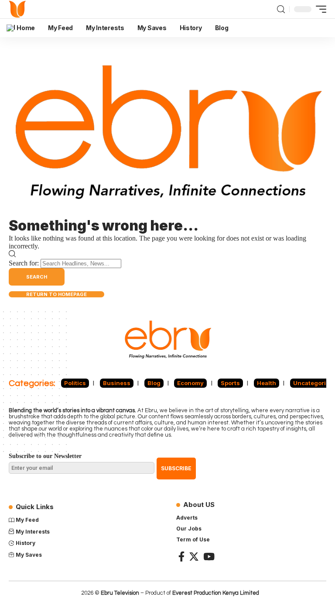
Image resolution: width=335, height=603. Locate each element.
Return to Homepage (56, 294)
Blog (154, 382)
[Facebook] (181, 556)
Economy (190, 382)
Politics (75, 382)
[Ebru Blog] (18, 9)
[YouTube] (209, 556)
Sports (230, 382)
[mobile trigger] (318, 9)
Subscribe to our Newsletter (45, 456)
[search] (281, 9)
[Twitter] (194, 556)
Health (266, 382)
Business (116, 382)
